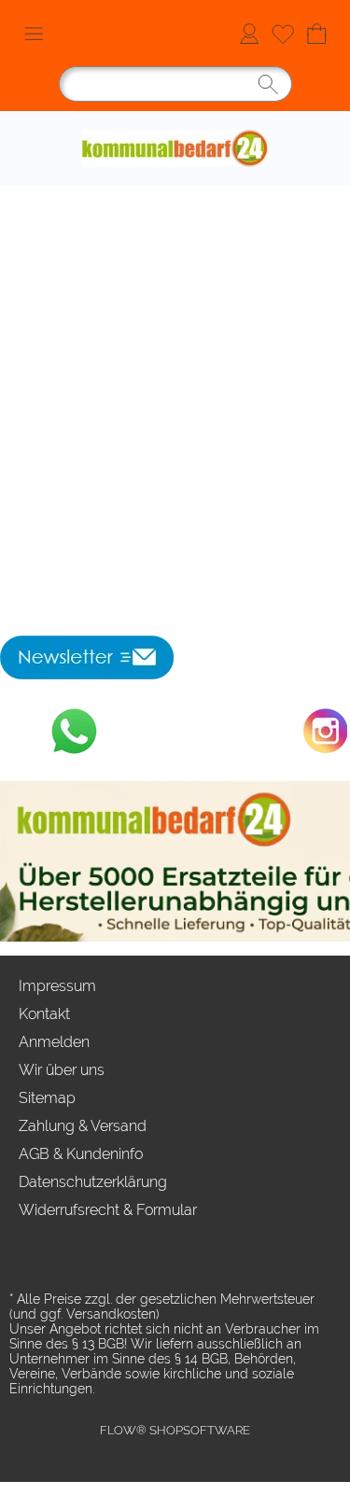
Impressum (57, 986)
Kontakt (44, 1014)
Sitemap (47, 1098)
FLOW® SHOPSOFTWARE (175, 1430)
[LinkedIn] (225, 730)
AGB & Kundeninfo (81, 1154)
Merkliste (283, 33)
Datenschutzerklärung (93, 1182)
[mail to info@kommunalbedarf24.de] (23, 730)
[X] (124, 730)
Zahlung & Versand (83, 1126)
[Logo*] (175, 118)
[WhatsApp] (73, 730)
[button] (34, 33)
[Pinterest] (275, 730)
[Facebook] (174, 730)
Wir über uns (62, 1070)
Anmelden (249, 33)
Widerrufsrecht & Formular (108, 1210)
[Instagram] (325, 730)
